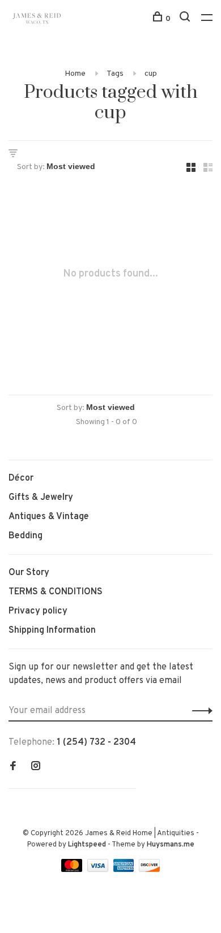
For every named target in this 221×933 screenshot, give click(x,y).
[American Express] (125, 869)
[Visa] (98, 869)
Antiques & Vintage (48, 516)
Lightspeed (87, 844)
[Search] (186, 19)
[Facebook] (13, 767)
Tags (115, 74)
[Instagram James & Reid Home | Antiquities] (35, 767)
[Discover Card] (149, 869)
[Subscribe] (199, 710)
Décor (20, 478)
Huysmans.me (170, 844)
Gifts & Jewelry (40, 497)
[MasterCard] (72, 869)
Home (75, 74)
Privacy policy (37, 611)
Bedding (25, 536)
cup (150, 74)
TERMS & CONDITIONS (55, 592)
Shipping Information (52, 630)
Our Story (28, 572)
